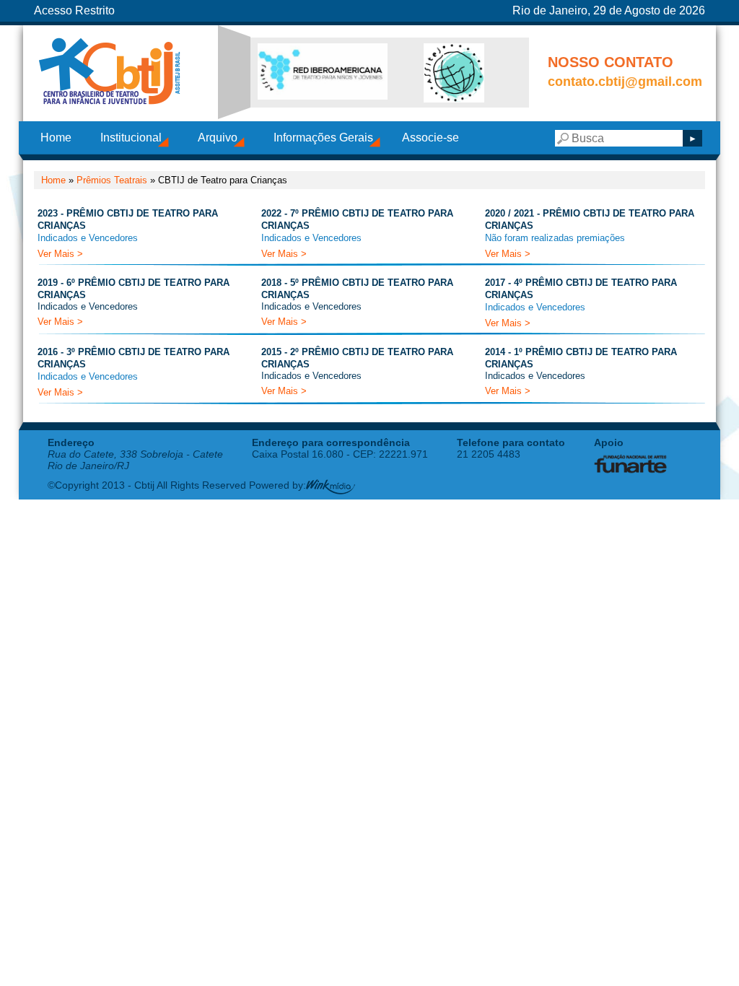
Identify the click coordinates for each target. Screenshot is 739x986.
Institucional (131, 137)
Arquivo (217, 137)
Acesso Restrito (74, 10)
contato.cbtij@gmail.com (625, 81)
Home (55, 137)
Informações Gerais (323, 137)
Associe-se (430, 137)
